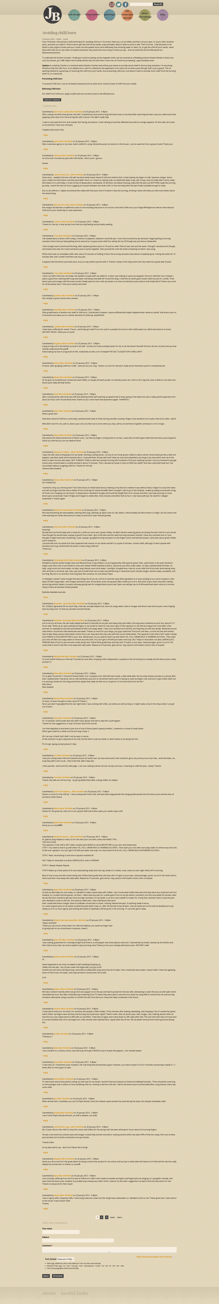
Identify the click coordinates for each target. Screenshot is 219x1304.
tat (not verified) (62, 777)
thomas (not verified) (64, 155)
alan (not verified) (62, 394)
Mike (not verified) (63, 822)
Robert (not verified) (63, 989)
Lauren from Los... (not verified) (68, 174)
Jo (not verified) (61, 1034)
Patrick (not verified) (64, 1008)
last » (120, 1217)
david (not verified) (63, 435)
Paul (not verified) (62, 718)
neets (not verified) (63, 808)
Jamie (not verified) (63, 141)
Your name (47, 1228)
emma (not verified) (63, 1195)
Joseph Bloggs (52, 14)
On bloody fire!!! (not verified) (68, 560)
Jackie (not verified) (63, 363)
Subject (45, 1237)
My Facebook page (125, 4)
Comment (47, 1245)
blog (162, 14)
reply (45, 135)
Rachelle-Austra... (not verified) (68, 836)
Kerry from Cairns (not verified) (68, 204)
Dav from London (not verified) (68, 111)
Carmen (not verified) (64, 221)
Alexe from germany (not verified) (70, 920)
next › (113, 1217)
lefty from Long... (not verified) (68, 1127)
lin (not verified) (62, 755)
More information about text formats (154, 1257)
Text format (51, 1259)
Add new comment (52, 100)
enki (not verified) (62, 1048)
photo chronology (145, 15)
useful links (75, 1293)
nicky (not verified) (63, 377)
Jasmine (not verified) (64, 295)
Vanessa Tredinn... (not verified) (68, 452)
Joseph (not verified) (63, 1112)
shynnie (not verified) (64, 1159)
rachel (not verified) (63, 698)
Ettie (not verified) (62, 411)
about (49, 1293)
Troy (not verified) (62, 236)
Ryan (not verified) (62, 889)
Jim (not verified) (62, 1098)
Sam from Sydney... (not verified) (69, 791)
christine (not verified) (64, 527)
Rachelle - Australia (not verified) (69, 603)
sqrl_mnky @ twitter (118, 4)
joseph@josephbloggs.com (111, 4)
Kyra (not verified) (62, 1175)
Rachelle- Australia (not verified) (69, 620)
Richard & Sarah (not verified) (67, 510)
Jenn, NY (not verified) (64, 940)
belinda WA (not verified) (65, 656)
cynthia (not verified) (64, 326)
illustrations (92, 14)
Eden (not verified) (62, 673)
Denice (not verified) (63, 480)
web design (74, 14)
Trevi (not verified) (63, 273)
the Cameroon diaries (127, 14)
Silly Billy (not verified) (64, 309)
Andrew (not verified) (64, 956)
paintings (109, 14)
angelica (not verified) (64, 343)
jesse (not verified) (63, 1062)
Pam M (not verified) (63, 1079)
